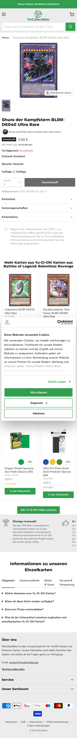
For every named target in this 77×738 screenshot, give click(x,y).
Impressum (11, 722)
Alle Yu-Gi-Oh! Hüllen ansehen (38, 510)
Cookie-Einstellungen (38, 725)
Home (5, 37)
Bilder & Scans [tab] (49, 582)
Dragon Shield (11, 475)
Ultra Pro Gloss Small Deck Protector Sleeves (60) (57, 471)
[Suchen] (70, 27)
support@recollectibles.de (23, 662)
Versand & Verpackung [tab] (66, 582)
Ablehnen (39, 413)
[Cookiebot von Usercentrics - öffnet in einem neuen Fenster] (57, 322)
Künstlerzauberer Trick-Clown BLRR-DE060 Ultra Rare (57, 313)
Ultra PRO (48, 478)
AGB (23, 722)
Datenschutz (36, 722)
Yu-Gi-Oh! (9, 316)
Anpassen (36, 402)
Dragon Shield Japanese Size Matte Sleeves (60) (19, 470)
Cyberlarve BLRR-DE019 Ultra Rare (20, 311)
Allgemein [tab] (8, 580)
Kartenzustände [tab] (29, 580)
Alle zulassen (38, 392)
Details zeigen (57, 381)
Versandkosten (25, 144)
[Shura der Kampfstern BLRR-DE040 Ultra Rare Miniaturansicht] (6, 105)
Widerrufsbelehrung (57, 722)
